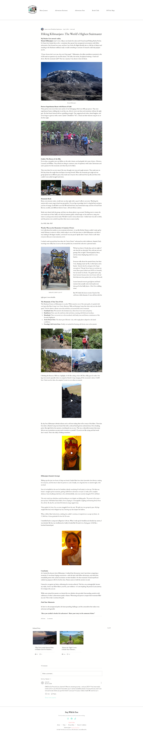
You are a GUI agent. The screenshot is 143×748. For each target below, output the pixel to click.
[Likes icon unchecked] (46, 694)
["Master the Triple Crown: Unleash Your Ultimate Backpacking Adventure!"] (71, 637)
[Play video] (71, 138)
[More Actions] (101, 683)
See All (108, 628)
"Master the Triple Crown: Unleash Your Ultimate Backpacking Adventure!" (69, 648)
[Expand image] (51, 187)
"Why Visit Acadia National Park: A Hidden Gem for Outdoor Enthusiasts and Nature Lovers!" (44, 648)
